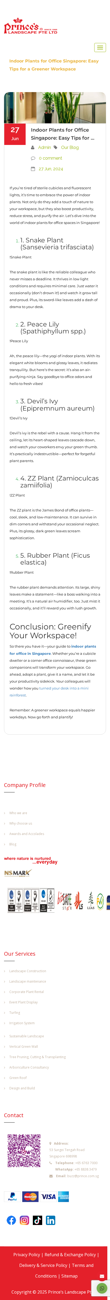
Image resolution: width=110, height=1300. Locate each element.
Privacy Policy (26, 1255)
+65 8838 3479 (85, 1169)
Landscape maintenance (27, 981)
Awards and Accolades (26, 834)
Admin (44, 147)
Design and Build (22, 1088)
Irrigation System (22, 1023)
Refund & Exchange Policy (70, 1255)
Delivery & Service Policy (43, 1265)
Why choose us (20, 823)
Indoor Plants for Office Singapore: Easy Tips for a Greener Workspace (62, 134)
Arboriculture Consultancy (29, 1067)
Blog (12, 844)
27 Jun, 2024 (51, 168)
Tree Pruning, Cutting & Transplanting (37, 1057)
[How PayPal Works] (39, 1198)
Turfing (14, 1012)
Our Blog (70, 147)
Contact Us (102, 1276)
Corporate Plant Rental (26, 992)
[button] (102, 1288)
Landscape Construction (27, 971)
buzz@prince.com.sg (83, 1176)
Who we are (18, 813)
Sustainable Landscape (26, 1036)
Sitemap (69, 1276)
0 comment (50, 158)
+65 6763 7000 (86, 1163)
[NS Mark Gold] (21, 874)
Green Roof (18, 1078)
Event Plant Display (23, 1002)
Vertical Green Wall (23, 1046)
